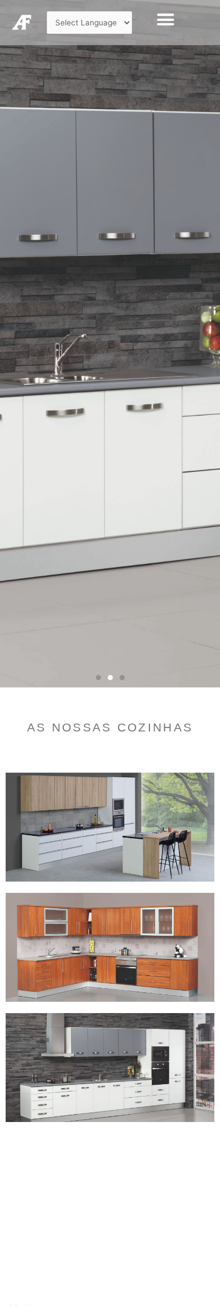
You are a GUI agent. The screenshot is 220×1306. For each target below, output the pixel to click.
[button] (165, 20)
